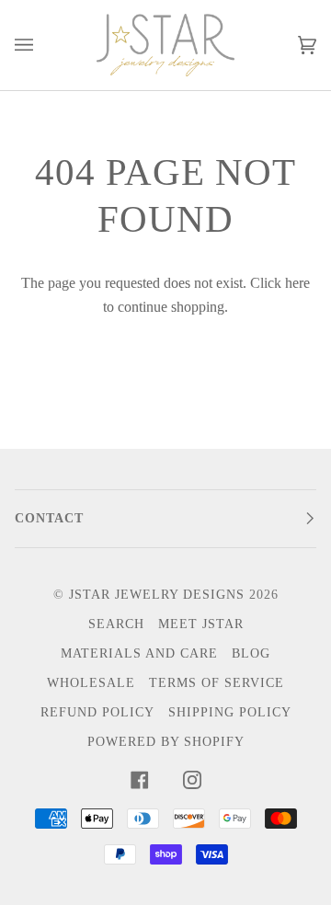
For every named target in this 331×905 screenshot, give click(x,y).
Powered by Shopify (166, 742)
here (297, 283)
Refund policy (97, 712)
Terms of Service (216, 683)
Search (116, 624)
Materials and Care (139, 653)
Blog (251, 653)
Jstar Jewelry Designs (157, 594)
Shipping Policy (229, 712)
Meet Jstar (201, 624)
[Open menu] (42, 45)
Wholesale (91, 683)
